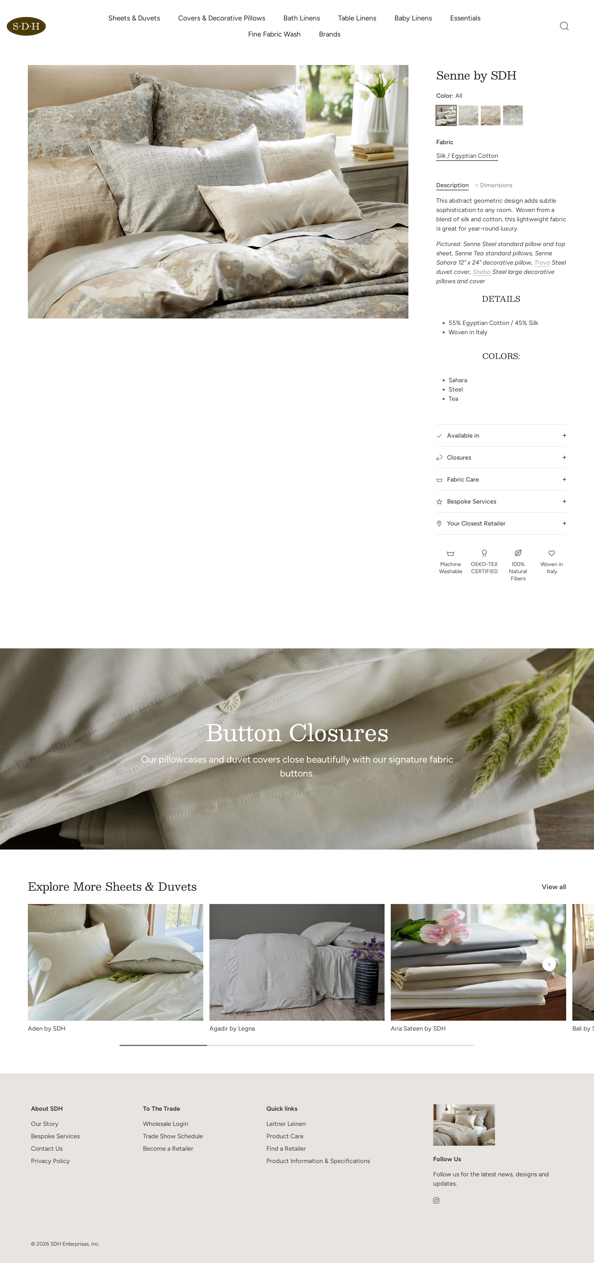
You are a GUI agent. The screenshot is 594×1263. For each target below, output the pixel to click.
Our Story (44, 1123)
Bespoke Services (471, 501)
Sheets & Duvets (134, 18)
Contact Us (46, 1148)
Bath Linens (301, 18)
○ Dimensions (493, 185)
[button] (45, 964)
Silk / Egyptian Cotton (467, 155)
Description (452, 185)
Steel (513, 115)
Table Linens (357, 18)
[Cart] (580, 26)
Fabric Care (462, 479)
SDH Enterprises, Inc (74, 1243)
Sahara (468, 115)
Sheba (482, 271)
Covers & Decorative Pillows (221, 18)
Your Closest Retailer (476, 523)
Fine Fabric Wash (274, 34)
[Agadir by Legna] (297, 962)
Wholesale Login (165, 1123)
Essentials (465, 18)
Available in (462, 435)
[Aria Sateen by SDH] (478, 962)
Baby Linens (413, 18)
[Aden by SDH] (115, 962)
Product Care (284, 1136)
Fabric (445, 142)
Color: (449, 95)
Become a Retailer (168, 1148)
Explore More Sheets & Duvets (112, 886)
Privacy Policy (50, 1161)
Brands (329, 34)
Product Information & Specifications (318, 1161)
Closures (458, 457)
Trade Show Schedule (173, 1136)
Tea (491, 115)
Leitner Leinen (286, 1123)
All (446, 115)
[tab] (455, 185)
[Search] (564, 26)
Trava (542, 262)
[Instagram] (436, 1200)
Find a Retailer (286, 1148)
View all (554, 887)
